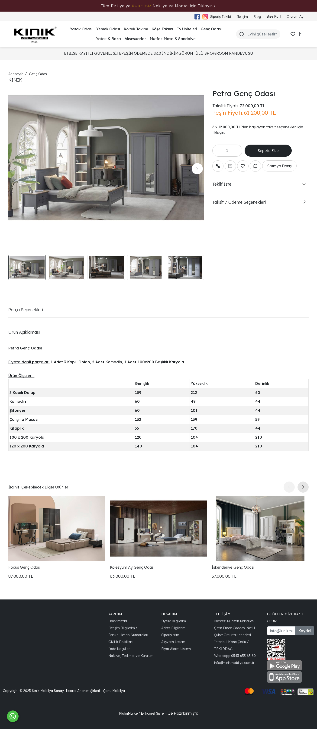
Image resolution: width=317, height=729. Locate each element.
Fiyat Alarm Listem (176, 649)
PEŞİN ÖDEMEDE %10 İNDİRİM (149, 53)
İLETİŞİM (222, 614)
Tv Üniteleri (187, 29)
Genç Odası (211, 29)
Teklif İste (221, 184)
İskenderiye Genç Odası (233, 567)
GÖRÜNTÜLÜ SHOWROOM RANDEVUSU (215, 53)
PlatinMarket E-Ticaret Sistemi (143, 713)
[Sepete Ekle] (268, 151)
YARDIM (115, 614)
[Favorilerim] (293, 34)
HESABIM (169, 614)
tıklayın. (218, 132)
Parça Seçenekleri (25, 309)
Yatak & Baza (108, 38)
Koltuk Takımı (136, 29)
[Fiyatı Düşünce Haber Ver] (255, 166)
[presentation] (15, 168)
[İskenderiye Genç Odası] (260, 528)
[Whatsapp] (13, 716)
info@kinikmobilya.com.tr (234, 662)
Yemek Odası (108, 29)
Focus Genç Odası (24, 567)
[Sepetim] (301, 34)
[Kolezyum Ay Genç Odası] (158, 528)
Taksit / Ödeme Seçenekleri (239, 202)
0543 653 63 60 (243, 655)
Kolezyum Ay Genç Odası (132, 567)
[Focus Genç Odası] (56, 528)
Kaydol (304, 630)
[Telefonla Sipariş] (218, 166)
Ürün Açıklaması (24, 332)
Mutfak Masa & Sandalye (173, 38)
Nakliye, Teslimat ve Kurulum (130, 655)
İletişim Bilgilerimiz (122, 628)
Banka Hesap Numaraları (128, 635)
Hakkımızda (117, 621)
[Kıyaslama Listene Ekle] (230, 166)
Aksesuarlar (135, 38)
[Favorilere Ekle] (243, 166)
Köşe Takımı (162, 29)
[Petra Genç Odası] (106, 158)
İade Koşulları (119, 649)
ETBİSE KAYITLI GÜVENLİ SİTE (92, 53)
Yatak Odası (81, 29)
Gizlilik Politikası (120, 642)
